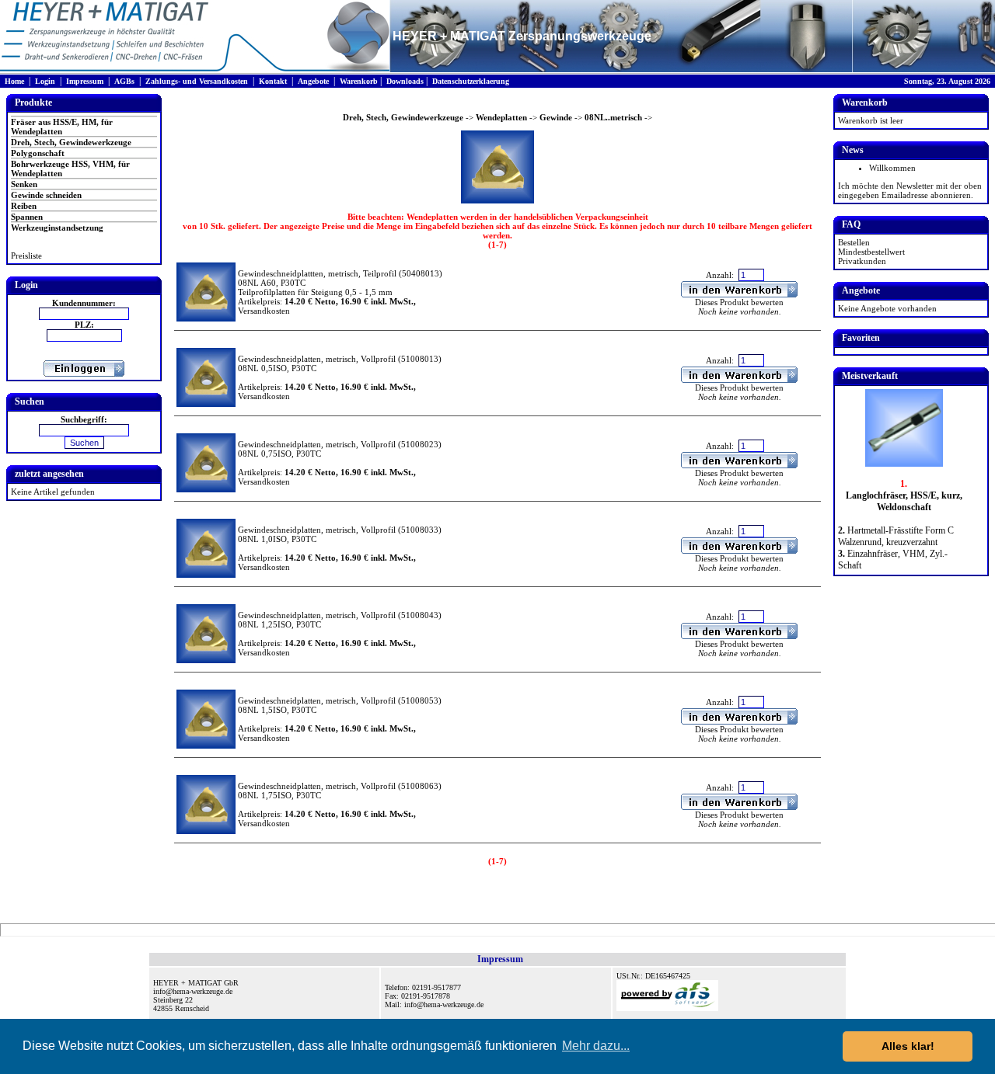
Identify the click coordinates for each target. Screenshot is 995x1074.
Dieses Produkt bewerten (739, 302)
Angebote (313, 81)
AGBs (124, 81)
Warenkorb (359, 81)
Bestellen (854, 242)
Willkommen (892, 167)
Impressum (84, 81)
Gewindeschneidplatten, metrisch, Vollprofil (317, 358)
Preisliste (26, 255)
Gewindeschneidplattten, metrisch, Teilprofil (317, 273)
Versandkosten (264, 310)
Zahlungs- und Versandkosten (196, 81)
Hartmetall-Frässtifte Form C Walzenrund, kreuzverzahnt (896, 536)
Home (14, 81)
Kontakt (273, 81)
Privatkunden (862, 261)
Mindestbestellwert (871, 251)
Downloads (405, 81)
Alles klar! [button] (908, 1046)
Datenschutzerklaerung (470, 81)
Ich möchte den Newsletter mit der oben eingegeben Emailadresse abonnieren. (910, 190)
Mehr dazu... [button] (596, 1045)
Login (45, 81)
